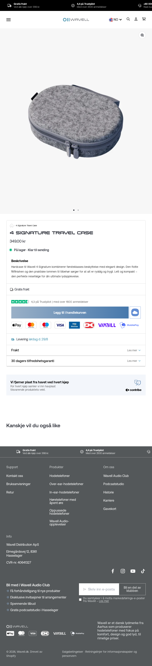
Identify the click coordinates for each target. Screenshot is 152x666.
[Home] (12, 226)
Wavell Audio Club (116, 475)
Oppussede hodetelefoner (59, 512)
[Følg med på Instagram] (122, 571)
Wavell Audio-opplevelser (59, 522)
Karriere (108, 500)
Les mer (104, 601)
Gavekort (109, 508)
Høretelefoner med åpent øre (62, 501)
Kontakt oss (14, 475)
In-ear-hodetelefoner (64, 492)
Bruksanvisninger (18, 483)
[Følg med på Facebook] (112, 571)
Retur (10, 492)
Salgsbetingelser (72, 651)
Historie (108, 492)
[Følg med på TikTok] (143, 571)
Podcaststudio (113, 483)
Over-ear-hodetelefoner (66, 483)
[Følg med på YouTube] (133, 571)
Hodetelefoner (59, 475)
